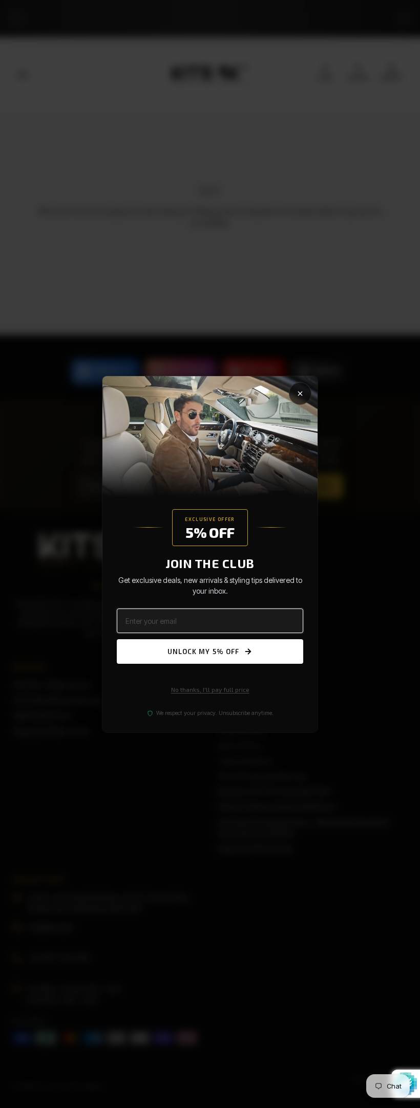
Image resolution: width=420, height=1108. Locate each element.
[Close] (300, 393)
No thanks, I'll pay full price (210, 689)
